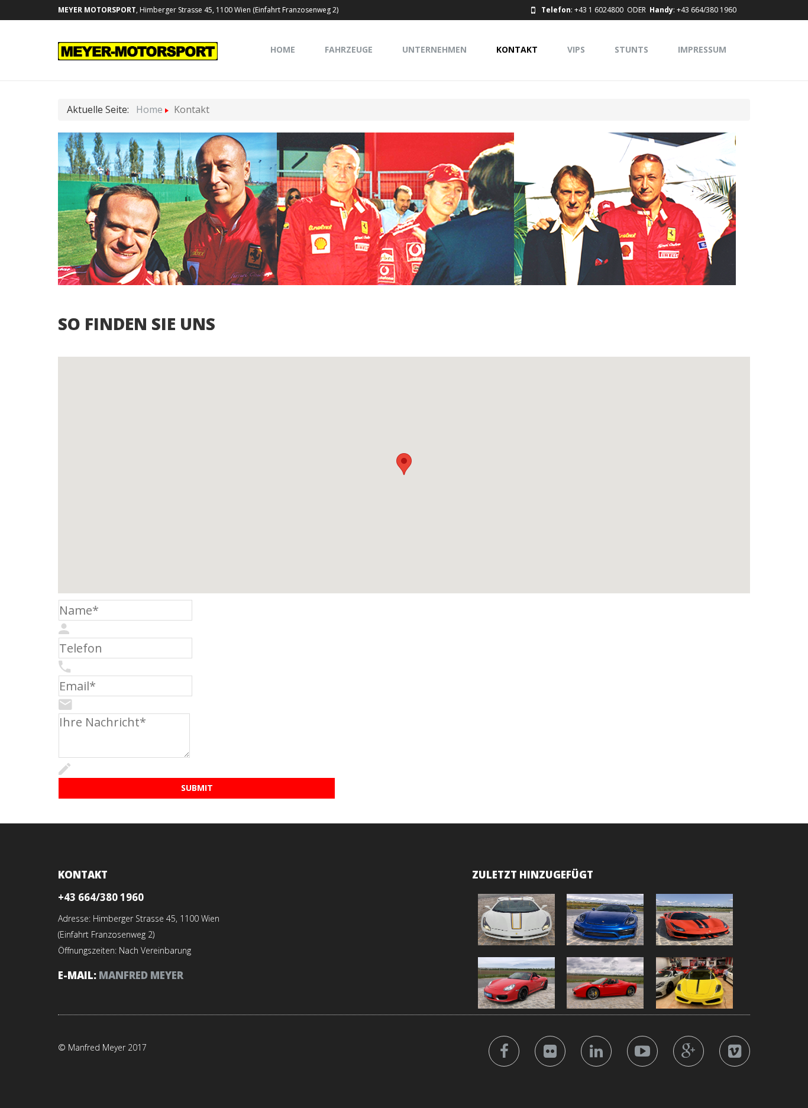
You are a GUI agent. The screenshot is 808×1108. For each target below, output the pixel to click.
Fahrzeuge (349, 49)
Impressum (702, 49)
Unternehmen (434, 49)
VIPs (576, 49)
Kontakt (517, 49)
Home (282, 49)
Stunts (631, 49)
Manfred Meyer (141, 975)
